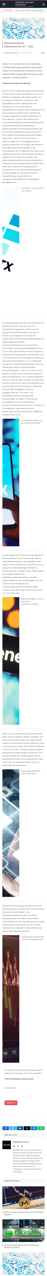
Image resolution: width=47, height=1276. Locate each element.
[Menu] (4, 4)
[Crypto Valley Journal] (24, 4)
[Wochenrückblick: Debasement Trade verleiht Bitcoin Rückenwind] (23, 1263)
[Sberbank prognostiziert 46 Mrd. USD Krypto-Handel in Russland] (23, 1230)
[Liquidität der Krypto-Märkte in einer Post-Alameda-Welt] (10, 999)
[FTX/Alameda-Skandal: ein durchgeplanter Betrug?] (10, 482)
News (28, 10)
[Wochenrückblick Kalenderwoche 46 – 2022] (23, 28)
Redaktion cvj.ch (12, 53)
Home (17, 10)
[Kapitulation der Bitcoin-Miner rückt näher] (10, 833)
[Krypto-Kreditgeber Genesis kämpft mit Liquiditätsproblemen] (10, 661)
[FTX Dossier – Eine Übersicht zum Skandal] (10, 250)
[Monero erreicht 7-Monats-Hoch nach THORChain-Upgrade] (23, 1197)
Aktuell (23, 10)
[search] (43, 4)
